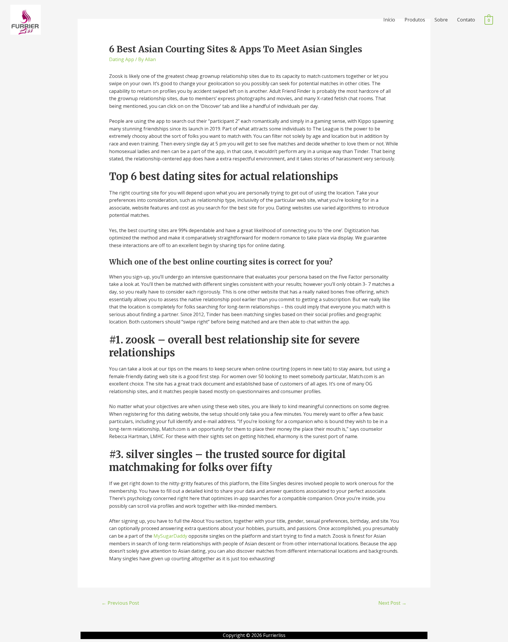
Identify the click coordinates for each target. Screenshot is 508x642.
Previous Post (120, 602)
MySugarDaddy (170, 536)
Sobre (441, 19)
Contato (466, 19)
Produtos (415, 19)
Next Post (392, 602)
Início (389, 19)
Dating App (121, 59)
